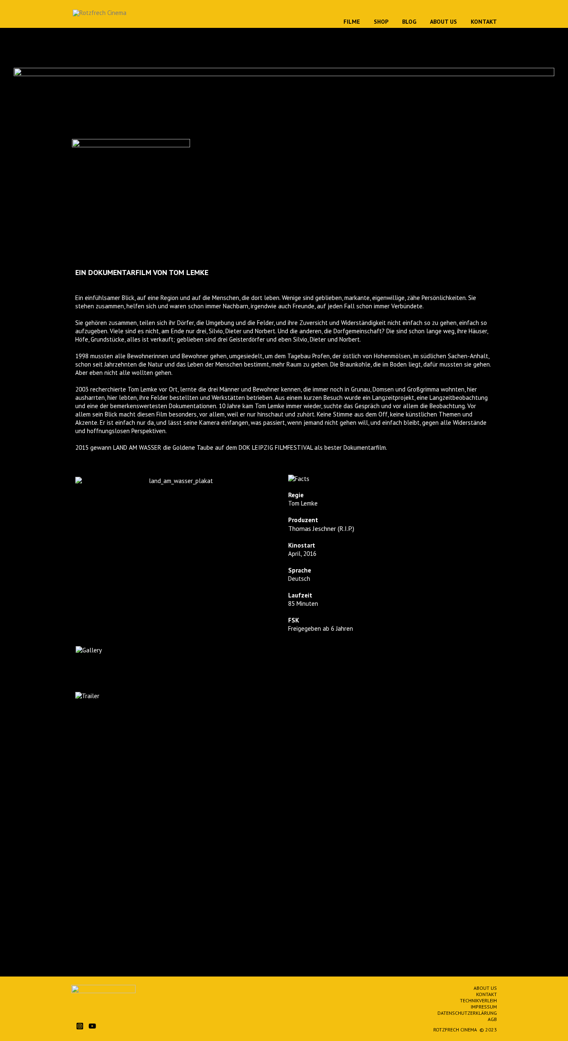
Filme (351, 21)
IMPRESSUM (484, 1007)
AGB (492, 1019)
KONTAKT (486, 994)
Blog (409, 21)
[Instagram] (80, 1026)
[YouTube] (92, 1026)
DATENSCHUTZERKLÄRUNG (467, 1013)
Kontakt (484, 21)
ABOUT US (485, 988)
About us (443, 21)
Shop (381, 21)
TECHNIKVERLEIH (478, 1000)
